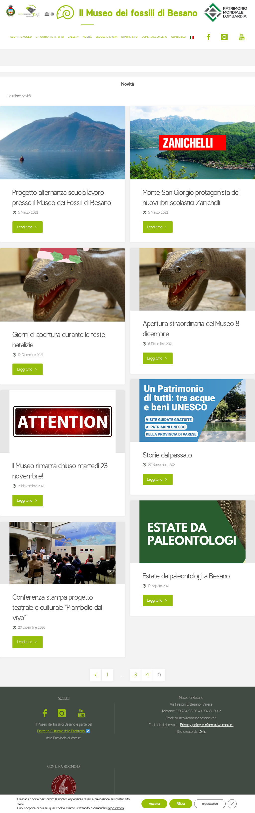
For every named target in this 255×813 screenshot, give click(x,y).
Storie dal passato (167, 455)
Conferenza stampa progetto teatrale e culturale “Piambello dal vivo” (57, 607)
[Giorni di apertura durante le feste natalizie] (62, 285)
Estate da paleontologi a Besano (186, 576)
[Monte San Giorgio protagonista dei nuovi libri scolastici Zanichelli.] (192, 142)
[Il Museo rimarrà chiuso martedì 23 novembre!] (62, 421)
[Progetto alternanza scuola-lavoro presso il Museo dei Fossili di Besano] (62, 142)
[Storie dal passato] (192, 410)
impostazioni (116, 808)
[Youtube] (241, 36)
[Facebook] (208, 36)
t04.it (202, 731)
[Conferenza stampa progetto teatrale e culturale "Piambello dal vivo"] (62, 553)
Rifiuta (181, 804)
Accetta (154, 804)
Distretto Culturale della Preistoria (61, 731)
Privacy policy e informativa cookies (206, 725)
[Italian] (192, 36)
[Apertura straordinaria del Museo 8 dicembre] (192, 279)
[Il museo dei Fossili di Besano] (127, 12)
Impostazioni (210, 804)
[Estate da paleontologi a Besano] (192, 531)
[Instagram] (224, 36)
